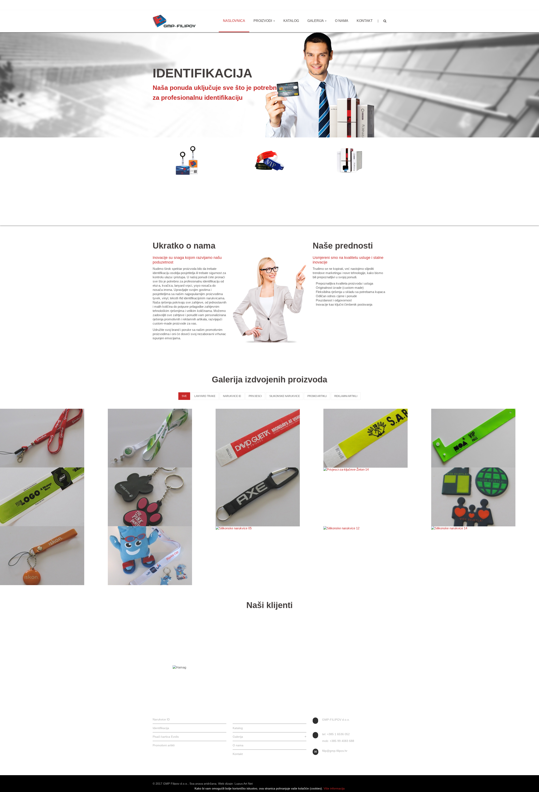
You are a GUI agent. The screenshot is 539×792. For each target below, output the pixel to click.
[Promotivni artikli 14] (54, 555)
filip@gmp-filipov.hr (196, 5)
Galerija (269, 736)
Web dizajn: (226, 783)
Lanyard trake (204, 396)
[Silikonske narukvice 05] (269, 528)
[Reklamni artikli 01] (162, 555)
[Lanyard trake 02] (54, 438)
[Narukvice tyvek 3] (377, 438)
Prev (142, 177)
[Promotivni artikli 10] (485, 496)
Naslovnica (234, 21)
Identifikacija (189, 183)
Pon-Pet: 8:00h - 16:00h (228, 5)
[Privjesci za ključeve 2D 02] (162, 496)
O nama (341, 21)
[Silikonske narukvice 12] (377, 528)
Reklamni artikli (345, 396)
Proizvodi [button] (263, 21)
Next (397, 177)
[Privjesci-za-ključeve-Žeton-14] (377, 469)
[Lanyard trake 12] (162, 438)
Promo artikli (317, 396)
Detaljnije (191, 206)
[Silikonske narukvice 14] (485, 528)
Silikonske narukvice (284, 396)
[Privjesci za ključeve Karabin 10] (269, 496)
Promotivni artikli (164, 745)
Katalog (291, 21)
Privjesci (255, 396)
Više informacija (334, 788)
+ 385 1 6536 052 (166, 5)
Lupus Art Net (244, 783)
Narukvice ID (269, 183)
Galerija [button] (315, 21)
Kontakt (365, 21)
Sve (184, 396)
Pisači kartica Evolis (349, 183)
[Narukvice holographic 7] (485, 438)
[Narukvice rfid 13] (54, 496)
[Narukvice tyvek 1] (269, 438)
